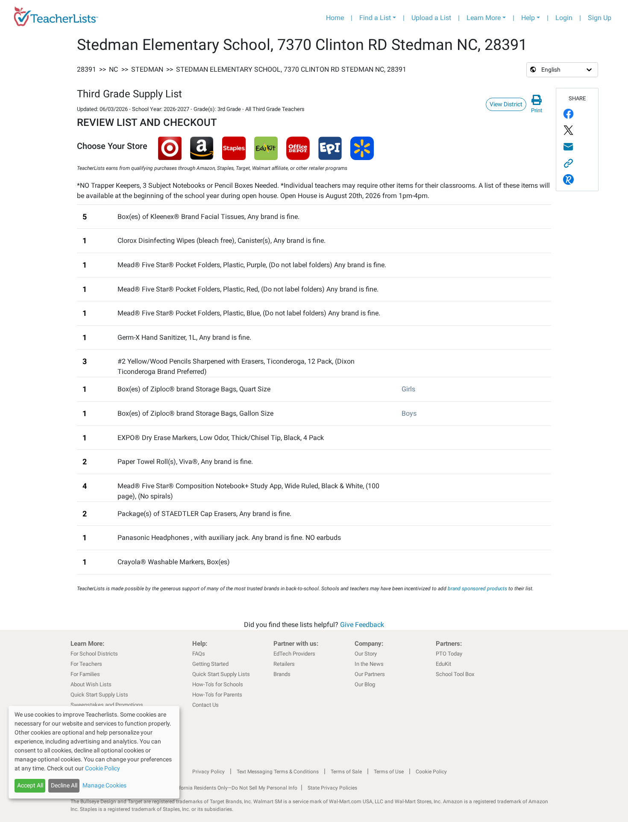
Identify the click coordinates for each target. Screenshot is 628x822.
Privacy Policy (208, 772)
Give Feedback (362, 625)
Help (528, 18)
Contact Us (205, 705)
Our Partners (370, 674)
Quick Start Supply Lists (99, 694)
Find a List (375, 18)
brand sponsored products (477, 589)
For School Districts (94, 653)
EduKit (443, 664)
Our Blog (365, 684)
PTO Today (449, 653)
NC (113, 69)
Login (563, 18)
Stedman (147, 69)
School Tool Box (455, 674)
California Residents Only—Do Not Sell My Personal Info (233, 788)
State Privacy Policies (332, 788)
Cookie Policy (431, 772)
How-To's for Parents (217, 694)
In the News (369, 664)
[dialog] (94, 752)
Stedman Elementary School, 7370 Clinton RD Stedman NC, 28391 (291, 69)
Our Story (366, 653)
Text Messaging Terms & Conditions (278, 772)
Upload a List (431, 18)
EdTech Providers (294, 653)
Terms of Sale (346, 772)
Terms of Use (389, 772)
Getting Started (210, 664)
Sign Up (599, 18)
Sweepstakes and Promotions (106, 705)
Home (335, 18)
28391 (86, 69)
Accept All (30, 785)
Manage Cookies (104, 785)
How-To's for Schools (217, 684)
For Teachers (86, 664)
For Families (85, 674)
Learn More (484, 18)
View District (506, 104)
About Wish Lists (91, 684)
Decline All (64, 785)
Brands (282, 674)
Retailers (284, 664)
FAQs (198, 653)
